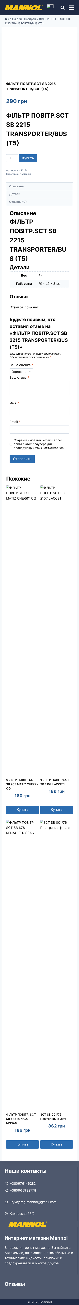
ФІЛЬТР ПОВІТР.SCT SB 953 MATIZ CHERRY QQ (22, 784)
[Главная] (6, 19)
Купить (28, 158)
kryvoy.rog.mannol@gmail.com (33, 1202)
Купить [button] (22, 810)
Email (15, 422)
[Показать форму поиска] (59, 8)
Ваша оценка (21, 365)
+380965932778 (23, 1190)
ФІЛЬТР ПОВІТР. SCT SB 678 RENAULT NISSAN (21, 1119)
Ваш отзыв (19, 377)
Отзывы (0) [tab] (18, 202)
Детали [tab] (14, 194)
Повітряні (25, 174)
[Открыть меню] (71, 7)
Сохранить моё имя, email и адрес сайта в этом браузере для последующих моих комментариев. (39, 444)
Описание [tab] (16, 186)
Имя (14, 403)
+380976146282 (23, 1183)
